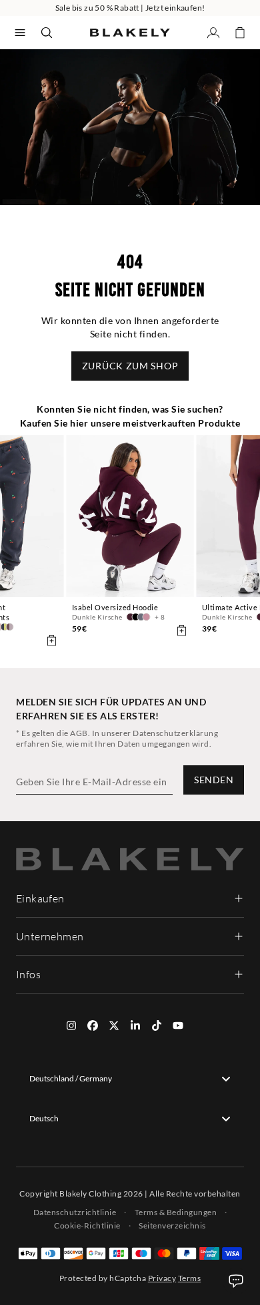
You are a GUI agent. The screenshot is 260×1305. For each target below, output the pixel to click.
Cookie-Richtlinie (87, 1225)
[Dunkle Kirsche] (131, 617)
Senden (213, 779)
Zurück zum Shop (130, 365)
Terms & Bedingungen (176, 1212)
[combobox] (130, 1078)
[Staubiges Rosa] (147, 617)
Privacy (162, 1278)
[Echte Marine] (5, 627)
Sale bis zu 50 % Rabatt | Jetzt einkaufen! (130, 8)
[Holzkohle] (141, 617)
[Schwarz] (136, 617)
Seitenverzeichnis (172, 1225)
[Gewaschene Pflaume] (10, 627)
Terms (189, 1278)
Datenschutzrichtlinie (75, 1212)
